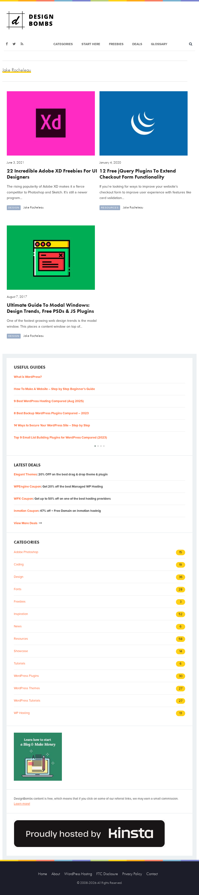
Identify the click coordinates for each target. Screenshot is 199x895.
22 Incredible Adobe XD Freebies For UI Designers (52, 173)
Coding (19, 564)
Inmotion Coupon (26, 511)
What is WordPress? (28, 377)
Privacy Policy (132, 873)
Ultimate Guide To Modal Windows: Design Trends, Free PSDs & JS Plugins (50, 308)
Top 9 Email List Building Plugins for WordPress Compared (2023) (60, 437)
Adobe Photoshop (26, 552)
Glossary (159, 44)
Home (42, 873)
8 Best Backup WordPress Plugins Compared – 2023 (51, 413)
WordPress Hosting (78, 873)
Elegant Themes (25, 474)
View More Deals (25, 523)
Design (13, 207)
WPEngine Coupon (27, 487)
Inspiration (21, 614)
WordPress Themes (27, 688)
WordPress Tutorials (27, 701)
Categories (63, 44)
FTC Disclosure (107, 873)
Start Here (91, 44)
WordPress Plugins (26, 676)
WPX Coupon (23, 499)
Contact (152, 873)
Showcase (21, 651)
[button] (95, 446)
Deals (137, 44)
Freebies (116, 44)
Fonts (17, 589)
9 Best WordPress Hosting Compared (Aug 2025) (49, 401)
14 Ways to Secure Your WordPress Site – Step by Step (52, 425)
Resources (110, 207)
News (18, 626)
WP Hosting (22, 713)
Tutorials (19, 663)
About (55, 873)
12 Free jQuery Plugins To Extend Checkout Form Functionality (138, 173)
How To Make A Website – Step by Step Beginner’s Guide (54, 389)
